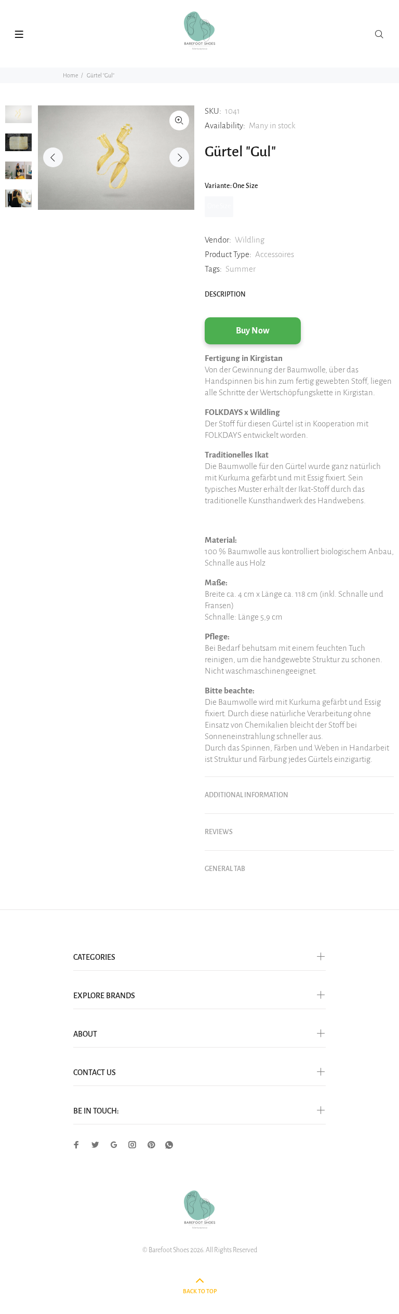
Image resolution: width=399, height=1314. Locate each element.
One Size (219, 206)
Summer (240, 268)
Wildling (249, 239)
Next (179, 157)
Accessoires (274, 254)
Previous (53, 157)
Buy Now (253, 331)
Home (70, 75)
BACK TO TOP (200, 1291)
